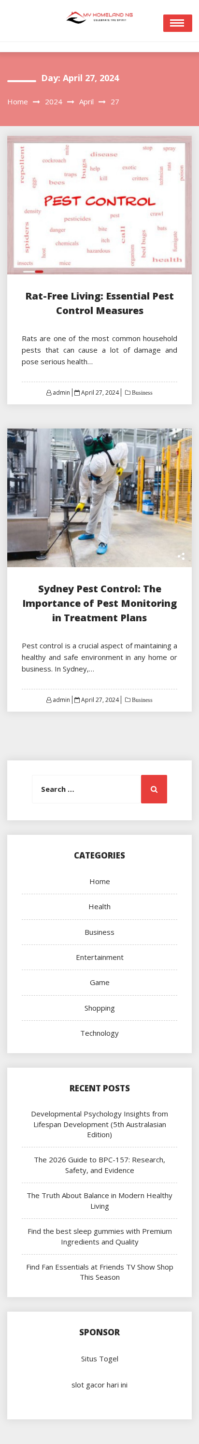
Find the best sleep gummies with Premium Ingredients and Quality (100, 1236)
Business (141, 393)
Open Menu (177, 23)
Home (99, 881)
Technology (99, 1033)
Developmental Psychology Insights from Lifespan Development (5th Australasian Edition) (99, 1124)
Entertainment (100, 957)
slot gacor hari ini (99, 1384)
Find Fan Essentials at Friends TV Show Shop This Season (99, 1272)
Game (100, 982)
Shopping (100, 1008)
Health (99, 906)
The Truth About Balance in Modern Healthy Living (99, 1200)
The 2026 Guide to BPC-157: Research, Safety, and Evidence (99, 1164)
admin (61, 392)
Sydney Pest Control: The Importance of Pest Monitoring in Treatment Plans (99, 603)
